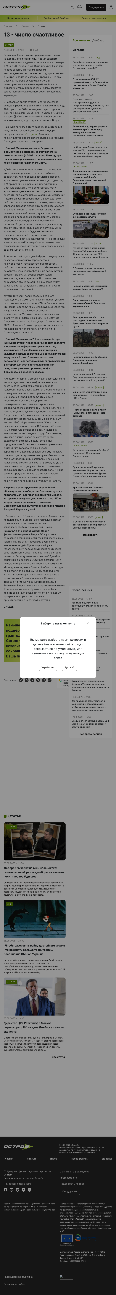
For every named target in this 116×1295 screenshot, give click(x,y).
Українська (48, 667)
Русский (69, 667)
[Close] (88, 623)
